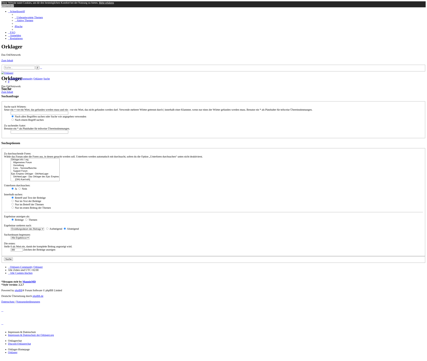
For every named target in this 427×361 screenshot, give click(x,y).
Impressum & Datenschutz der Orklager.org (31, 335)
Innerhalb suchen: (13, 194)
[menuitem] (29, 17)
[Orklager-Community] (7, 73)
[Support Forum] (35, 171)
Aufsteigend (55, 228)
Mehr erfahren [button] (106, 2)
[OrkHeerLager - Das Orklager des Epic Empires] (35, 176)
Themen (32, 219)
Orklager (12, 352)
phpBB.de (38, 296)
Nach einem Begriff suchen (29, 119)
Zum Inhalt (7, 60)
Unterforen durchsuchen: (17, 185)
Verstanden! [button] (7, 5)
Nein (24, 188)
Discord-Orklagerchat (19, 343)
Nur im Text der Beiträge (27, 201)
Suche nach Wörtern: (15, 106)
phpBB (18, 290)
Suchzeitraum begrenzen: (17, 234)
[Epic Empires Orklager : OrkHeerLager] (35, 173)
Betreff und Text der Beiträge (30, 197)
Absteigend (72, 228)
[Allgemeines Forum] (35, 162)
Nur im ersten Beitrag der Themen (32, 207)
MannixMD (29, 281)
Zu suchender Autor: (15, 125)
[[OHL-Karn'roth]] (35, 179)
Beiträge (19, 219)
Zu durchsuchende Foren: (17, 153)
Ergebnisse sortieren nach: (18, 225)
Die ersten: (9, 243)
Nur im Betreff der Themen (29, 204)
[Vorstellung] (35, 165)
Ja (15, 188)
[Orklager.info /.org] (35, 159)
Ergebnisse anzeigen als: (17, 216)
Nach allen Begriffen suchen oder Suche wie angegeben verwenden (50, 116)
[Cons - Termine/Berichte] (35, 168)
